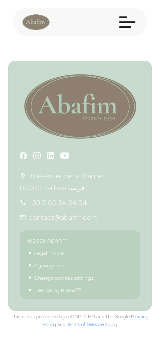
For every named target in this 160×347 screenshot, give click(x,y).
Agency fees (49, 265)
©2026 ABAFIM (48, 241)
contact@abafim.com (62, 217)
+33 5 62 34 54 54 (57, 202)
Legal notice (49, 253)
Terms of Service (85, 324)
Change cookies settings (64, 278)
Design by (57, 290)
